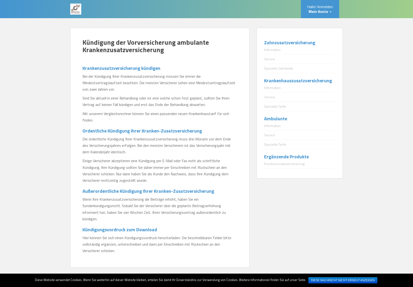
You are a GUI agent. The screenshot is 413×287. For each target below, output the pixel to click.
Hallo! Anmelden (320, 9)
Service (269, 58)
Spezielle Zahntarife (278, 68)
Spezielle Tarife (275, 106)
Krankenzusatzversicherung (284, 163)
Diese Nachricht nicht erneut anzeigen (343, 280)
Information (272, 49)
